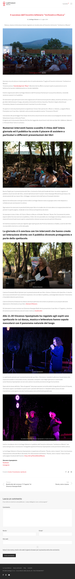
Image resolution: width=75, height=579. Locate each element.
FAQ (25, 568)
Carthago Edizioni (33, 19)
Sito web (5, 539)
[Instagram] (6, 575)
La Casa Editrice (7, 568)
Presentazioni (16, 472)
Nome (5, 531)
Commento (6, 507)
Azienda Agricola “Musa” (35, 73)
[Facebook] (3, 575)
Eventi (10, 472)
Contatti (30, 568)
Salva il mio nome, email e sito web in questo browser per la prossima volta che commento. (31, 550)
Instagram (6, 465)
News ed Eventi (17, 568)
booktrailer (38, 311)
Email (41, 531)
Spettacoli (23, 472)
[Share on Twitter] (68, 472)
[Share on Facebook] (65, 472)
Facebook (6, 463)
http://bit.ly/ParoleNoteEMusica (34, 456)
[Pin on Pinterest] (71, 472)
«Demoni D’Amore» (31, 304)
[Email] (9, 575)
